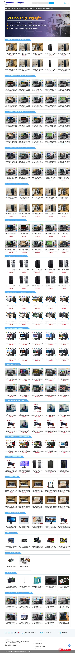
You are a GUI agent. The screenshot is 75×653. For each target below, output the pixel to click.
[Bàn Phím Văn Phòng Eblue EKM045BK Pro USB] (64, 580)
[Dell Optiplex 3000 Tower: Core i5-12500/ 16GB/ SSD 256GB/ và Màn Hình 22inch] (51, 372)
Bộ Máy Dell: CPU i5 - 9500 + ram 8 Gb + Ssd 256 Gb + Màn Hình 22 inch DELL (11, 251)
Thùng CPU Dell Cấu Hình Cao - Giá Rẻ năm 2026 (17, 183)
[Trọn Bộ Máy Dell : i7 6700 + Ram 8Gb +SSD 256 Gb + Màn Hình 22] (64, 155)
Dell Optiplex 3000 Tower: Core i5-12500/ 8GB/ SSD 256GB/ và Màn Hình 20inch (37, 379)
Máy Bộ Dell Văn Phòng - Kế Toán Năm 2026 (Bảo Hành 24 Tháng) (20, 292)
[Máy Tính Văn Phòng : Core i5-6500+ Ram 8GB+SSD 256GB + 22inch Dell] (24, 316)
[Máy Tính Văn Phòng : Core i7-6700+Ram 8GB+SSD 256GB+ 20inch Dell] (38, 316)
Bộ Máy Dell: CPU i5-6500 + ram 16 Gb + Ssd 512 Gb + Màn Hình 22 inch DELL (24, 251)
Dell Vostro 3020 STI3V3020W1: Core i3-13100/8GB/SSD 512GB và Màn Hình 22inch (24, 379)
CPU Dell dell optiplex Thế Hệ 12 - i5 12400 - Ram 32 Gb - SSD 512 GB (64, 471)
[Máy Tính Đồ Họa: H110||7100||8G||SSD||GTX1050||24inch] (24, 444)
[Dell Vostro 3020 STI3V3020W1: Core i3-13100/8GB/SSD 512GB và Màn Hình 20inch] (11, 372)
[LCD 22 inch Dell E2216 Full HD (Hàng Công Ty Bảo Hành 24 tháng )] (51, 520)
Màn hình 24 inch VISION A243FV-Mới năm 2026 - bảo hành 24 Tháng (37, 527)
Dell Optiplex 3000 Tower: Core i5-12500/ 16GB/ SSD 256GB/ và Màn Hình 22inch (50, 379)
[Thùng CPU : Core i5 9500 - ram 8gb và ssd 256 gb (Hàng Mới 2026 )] (11, 408)
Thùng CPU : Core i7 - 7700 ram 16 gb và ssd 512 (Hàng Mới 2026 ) (64, 415)
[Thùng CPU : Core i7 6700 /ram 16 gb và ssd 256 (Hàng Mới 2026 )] (24, 408)
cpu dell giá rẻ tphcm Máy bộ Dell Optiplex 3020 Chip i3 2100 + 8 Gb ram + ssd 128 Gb (51, 491)
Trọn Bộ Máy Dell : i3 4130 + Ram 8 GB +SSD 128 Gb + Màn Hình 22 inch (50, 90)
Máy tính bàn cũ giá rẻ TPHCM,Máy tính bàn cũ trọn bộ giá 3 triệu (11, 607)
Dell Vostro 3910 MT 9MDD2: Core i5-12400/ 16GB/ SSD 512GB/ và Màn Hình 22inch (24, 395)
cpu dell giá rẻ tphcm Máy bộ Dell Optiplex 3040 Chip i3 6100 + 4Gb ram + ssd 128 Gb (37, 507)
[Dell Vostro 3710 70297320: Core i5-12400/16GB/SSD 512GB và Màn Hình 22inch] (38, 388)
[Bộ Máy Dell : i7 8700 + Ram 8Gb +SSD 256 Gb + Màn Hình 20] (38, 171)
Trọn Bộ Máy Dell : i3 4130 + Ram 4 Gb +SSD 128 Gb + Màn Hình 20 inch (11, 90)
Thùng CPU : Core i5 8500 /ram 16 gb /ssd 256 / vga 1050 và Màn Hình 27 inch (37, 431)
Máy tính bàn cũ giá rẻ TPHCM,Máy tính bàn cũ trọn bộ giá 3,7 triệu (63, 607)
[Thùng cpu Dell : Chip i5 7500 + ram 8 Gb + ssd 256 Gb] (24, 264)
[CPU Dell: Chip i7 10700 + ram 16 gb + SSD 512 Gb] (64, 208)
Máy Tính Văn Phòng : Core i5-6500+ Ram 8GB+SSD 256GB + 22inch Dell (24, 323)
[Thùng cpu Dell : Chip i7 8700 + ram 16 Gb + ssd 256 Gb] (24, 280)
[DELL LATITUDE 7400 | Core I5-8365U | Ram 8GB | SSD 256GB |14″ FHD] (64, 616)
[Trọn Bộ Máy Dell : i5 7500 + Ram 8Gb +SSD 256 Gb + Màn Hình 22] (38, 135)
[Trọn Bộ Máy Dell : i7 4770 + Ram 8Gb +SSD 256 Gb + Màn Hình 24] (38, 155)
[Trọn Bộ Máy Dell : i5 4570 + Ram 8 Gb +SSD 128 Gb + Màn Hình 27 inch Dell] (24, 464)
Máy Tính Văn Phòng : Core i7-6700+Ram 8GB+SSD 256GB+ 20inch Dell (37, 323)
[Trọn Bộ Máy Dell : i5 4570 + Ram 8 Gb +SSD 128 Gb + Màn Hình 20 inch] (24, 119)
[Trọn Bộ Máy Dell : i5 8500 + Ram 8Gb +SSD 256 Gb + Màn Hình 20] (64, 135)
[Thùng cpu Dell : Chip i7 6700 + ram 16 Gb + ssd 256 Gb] (64, 264)
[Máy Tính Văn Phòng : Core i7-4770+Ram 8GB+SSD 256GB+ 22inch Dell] (51, 300)
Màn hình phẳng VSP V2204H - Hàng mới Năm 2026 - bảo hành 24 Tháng (24, 527)
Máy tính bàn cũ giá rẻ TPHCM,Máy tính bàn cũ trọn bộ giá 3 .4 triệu (37, 607)
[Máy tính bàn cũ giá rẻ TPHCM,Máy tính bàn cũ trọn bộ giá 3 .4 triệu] (38, 600)
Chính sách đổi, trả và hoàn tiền (40, 646)
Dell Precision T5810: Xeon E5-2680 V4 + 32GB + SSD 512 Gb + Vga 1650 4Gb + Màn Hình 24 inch (64, 343)
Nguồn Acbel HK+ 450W (24, 566)
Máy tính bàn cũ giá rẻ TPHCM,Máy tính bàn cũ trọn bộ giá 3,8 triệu (11, 623)
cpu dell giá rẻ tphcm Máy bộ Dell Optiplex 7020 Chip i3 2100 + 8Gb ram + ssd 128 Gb (64, 491)
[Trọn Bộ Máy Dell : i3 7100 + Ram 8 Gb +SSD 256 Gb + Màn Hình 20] (11, 99)
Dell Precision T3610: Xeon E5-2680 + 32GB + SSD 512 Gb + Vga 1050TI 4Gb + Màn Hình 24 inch (24, 343)
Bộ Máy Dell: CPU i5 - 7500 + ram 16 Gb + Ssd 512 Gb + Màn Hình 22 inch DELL (37, 251)
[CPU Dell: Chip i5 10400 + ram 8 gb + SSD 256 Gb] (51, 208)
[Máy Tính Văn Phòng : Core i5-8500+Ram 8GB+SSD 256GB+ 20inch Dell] (64, 316)
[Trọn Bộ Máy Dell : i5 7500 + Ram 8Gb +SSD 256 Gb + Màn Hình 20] (11, 135)
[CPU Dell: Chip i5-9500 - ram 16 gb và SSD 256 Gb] (11, 208)
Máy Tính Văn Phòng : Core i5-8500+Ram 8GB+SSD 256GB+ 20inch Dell (63, 323)
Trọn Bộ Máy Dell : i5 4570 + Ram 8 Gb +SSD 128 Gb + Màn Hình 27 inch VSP (11, 471)
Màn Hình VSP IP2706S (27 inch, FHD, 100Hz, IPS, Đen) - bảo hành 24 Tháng (64, 527)
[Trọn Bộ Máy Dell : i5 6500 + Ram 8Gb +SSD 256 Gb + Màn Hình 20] (64, 119)
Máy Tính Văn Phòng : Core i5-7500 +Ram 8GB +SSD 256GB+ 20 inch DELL (11, 323)
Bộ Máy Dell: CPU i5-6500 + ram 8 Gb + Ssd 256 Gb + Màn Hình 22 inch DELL (11, 235)
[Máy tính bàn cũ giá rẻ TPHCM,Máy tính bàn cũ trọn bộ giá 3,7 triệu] (64, 600)
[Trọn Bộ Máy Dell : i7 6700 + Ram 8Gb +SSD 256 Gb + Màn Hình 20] (51, 155)
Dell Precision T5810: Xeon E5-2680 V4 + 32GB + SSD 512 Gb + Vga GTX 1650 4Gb (50, 471)
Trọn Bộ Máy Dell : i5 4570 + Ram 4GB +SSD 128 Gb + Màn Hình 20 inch (11, 126)
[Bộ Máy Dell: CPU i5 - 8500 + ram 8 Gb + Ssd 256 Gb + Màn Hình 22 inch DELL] (64, 228)
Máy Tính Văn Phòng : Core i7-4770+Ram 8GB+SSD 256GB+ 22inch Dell (50, 307)
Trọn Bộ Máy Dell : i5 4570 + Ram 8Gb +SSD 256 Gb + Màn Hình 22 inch (50, 126)
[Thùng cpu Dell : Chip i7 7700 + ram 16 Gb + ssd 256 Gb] (11, 280)
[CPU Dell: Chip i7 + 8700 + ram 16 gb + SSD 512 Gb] (24, 208)
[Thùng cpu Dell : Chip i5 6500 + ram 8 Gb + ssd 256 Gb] (11, 264)
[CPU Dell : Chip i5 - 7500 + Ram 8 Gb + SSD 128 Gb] (38, 63)
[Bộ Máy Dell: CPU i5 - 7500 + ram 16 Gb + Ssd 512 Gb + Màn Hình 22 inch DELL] (38, 244)
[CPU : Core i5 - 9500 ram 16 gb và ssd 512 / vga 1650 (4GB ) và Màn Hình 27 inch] (51, 424)
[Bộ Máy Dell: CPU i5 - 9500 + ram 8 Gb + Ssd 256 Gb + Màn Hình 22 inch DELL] (11, 244)
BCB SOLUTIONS (29, 651)
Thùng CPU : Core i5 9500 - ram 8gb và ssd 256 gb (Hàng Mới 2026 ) (11, 415)
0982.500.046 (66, 650)
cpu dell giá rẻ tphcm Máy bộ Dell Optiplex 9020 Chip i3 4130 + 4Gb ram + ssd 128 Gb (24, 507)
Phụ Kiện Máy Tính (10, 572)
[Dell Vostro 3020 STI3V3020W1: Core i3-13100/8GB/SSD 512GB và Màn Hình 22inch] (24, 372)
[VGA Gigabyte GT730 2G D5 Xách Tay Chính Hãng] (11, 540)
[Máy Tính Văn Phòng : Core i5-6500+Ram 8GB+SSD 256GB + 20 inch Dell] (64, 300)
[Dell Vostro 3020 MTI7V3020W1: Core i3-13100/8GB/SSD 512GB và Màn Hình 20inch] (51, 388)
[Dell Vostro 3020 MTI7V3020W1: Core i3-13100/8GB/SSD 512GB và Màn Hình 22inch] (64, 388)
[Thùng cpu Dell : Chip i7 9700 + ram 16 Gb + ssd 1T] (38, 464)
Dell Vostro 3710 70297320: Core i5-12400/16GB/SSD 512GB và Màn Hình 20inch (64, 379)
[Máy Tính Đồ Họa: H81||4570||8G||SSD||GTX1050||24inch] (11, 444)
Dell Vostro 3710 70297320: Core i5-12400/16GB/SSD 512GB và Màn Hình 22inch (37, 395)
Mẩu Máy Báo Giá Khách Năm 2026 (14, 456)
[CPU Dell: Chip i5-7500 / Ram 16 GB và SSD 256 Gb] (24, 192)
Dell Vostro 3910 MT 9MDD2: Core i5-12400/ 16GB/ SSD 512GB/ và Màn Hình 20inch (11, 395)
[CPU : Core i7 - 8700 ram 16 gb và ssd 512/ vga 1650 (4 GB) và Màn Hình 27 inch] (64, 424)
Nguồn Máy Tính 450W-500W (13, 552)
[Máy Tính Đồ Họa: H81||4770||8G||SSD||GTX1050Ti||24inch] (51, 444)
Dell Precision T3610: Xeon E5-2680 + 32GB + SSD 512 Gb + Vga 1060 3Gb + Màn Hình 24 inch (37, 343)
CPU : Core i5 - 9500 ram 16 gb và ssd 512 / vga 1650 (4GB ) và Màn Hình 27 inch (51, 431)
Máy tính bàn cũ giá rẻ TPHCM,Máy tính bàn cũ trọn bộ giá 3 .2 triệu (24, 607)
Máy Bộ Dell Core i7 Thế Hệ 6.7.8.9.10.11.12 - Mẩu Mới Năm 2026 (20, 147)
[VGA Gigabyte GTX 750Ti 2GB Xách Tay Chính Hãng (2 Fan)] (38, 540)
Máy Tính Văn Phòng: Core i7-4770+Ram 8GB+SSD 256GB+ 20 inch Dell (24, 307)
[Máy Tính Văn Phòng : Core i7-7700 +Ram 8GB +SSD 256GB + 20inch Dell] (51, 316)
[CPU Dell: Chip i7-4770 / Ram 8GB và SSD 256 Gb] (24, 63)
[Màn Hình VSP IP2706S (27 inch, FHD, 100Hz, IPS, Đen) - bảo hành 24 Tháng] (64, 520)
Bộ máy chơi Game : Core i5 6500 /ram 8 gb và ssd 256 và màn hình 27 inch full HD (37, 415)
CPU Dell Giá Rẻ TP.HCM (12, 476)
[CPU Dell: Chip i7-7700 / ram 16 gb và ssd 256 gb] (64, 192)
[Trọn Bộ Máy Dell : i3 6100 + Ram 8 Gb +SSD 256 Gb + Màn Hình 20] (64, 83)
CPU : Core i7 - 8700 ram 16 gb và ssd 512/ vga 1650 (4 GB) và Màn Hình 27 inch (64, 431)
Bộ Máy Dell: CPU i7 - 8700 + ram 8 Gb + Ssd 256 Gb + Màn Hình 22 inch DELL (50, 251)
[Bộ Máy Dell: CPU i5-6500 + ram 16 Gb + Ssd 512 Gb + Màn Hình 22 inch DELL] (24, 244)
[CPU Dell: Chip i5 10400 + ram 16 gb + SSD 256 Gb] (38, 280)
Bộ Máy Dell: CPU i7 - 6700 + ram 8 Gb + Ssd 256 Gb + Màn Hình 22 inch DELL (37, 235)
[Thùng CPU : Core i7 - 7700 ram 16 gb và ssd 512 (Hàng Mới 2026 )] (64, 408)
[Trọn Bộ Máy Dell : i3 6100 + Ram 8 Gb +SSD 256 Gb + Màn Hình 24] (64, 99)
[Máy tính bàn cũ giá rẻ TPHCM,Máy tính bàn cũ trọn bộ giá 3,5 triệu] (51, 600)
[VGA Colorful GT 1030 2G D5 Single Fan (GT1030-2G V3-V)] (51, 540)
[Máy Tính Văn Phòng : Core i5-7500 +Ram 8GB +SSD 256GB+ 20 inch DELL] (11, 316)
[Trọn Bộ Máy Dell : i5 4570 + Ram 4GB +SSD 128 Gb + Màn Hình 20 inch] (11, 119)
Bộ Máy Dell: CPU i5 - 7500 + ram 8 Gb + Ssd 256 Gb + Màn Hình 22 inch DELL (24, 235)
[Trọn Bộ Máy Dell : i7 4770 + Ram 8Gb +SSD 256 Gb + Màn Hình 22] (24, 155)
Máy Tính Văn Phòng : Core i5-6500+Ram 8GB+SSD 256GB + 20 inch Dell (64, 307)
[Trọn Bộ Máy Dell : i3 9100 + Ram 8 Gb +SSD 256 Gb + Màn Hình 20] (51, 99)
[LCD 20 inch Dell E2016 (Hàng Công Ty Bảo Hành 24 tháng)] (11, 520)
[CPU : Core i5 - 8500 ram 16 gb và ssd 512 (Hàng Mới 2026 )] (51, 408)
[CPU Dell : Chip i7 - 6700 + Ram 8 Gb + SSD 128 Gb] (51, 63)
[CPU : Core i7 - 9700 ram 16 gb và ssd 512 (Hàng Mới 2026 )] (24, 424)
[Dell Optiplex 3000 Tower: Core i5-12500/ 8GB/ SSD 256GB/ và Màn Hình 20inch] (38, 372)
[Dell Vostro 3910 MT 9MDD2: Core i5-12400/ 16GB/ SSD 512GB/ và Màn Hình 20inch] (11, 388)
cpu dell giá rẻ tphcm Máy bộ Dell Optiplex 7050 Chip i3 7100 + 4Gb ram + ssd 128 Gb (64, 507)
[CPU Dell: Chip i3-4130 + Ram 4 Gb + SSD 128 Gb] (11, 47)
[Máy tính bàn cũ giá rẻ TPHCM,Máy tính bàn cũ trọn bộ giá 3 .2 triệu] (24, 600)
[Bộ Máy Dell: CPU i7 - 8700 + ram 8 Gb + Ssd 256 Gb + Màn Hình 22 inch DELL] (51, 244)
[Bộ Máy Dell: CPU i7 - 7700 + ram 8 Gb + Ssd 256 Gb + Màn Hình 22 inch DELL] (51, 228)
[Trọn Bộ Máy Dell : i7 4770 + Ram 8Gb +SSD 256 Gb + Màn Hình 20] (11, 155)
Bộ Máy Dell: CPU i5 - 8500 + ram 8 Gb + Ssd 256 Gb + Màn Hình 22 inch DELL (64, 235)
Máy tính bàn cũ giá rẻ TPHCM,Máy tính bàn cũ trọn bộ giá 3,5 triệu (50, 607)
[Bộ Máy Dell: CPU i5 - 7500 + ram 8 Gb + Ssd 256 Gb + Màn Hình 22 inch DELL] (24, 228)
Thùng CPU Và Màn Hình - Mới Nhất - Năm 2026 (16, 400)
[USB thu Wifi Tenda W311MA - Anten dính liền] (24, 580)
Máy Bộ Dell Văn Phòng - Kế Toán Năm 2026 (16, 220)
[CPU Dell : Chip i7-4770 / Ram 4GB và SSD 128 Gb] (64, 47)
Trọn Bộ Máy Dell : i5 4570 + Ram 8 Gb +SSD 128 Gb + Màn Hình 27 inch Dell (24, 471)
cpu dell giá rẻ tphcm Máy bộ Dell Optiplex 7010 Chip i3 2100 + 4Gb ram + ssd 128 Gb (24, 491)
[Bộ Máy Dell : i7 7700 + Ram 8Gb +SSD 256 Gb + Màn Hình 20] (11, 171)
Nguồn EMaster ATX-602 (11, 566)
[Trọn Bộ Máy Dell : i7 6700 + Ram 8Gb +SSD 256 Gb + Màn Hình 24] (24, 171)
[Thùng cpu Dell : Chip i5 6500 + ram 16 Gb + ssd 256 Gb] (38, 264)
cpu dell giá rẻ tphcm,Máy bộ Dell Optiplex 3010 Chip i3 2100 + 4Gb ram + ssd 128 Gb (11, 491)
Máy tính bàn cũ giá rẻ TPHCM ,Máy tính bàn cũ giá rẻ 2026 (19, 592)
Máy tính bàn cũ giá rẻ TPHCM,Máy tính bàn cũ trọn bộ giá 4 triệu (24, 623)
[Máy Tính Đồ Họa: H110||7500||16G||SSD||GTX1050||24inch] (64, 444)
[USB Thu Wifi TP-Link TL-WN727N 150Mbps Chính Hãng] (38, 580)
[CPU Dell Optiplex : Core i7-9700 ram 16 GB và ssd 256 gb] (51, 280)
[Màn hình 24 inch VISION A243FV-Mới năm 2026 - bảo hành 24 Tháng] (38, 520)
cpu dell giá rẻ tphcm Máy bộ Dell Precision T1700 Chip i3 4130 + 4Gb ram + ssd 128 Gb (11, 507)
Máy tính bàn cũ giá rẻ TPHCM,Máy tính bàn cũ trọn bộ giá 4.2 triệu (37, 623)
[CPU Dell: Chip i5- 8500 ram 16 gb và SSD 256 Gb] (51, 192)
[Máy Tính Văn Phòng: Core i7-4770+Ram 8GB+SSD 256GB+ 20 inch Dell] (24, 300)
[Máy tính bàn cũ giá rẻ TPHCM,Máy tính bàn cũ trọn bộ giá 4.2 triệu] (38, 616)
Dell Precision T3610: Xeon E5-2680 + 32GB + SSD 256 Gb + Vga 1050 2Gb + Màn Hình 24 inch (11, 343)
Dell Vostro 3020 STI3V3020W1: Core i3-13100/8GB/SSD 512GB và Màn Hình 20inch (11, 379)
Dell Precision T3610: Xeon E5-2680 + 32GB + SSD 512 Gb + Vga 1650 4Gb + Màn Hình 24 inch (50, 343)
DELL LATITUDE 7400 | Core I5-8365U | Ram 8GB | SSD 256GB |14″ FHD (64, 623)
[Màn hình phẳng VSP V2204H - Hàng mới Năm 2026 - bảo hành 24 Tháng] (24, 520)
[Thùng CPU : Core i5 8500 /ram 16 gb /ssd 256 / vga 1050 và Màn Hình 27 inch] (38, 424)
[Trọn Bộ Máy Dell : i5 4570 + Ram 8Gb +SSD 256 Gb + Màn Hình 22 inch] (51, 119)
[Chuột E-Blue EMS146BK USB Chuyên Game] (51, 580)
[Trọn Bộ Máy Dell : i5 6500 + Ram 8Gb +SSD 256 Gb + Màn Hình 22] (24, 135)
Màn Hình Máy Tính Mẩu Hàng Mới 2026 (15, 512)
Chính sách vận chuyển (38, 643)
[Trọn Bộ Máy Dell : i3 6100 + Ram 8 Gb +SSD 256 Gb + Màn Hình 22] (24, 99)
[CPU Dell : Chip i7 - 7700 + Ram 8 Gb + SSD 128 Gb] (64, 63)
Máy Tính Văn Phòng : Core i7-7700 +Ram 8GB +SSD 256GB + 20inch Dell (50, 323)
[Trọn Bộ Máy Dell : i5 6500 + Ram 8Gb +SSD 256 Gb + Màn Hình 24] (51, 135)
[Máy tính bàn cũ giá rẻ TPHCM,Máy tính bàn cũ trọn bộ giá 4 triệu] (24, 616)
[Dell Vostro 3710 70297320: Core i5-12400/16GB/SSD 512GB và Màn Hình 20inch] (64, 372)
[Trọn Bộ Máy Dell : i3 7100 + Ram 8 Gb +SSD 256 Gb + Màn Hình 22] (38, 99)
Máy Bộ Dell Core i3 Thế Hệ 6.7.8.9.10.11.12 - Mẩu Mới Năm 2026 (20, 75)
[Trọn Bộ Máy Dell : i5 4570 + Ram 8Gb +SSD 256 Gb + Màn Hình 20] (38, 119)
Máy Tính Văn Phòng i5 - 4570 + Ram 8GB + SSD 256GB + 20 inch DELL (11, 307)
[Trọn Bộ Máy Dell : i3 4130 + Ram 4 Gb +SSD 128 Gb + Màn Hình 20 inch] (11, 83)
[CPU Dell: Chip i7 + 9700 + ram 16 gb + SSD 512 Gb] (38, 208)
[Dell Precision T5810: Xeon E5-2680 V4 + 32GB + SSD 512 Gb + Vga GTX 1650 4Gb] (51, 464)
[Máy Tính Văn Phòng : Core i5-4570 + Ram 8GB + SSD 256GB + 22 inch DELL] (38, 300)
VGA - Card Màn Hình (11, 532)
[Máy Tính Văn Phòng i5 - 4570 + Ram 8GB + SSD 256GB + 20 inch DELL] (11, 300)
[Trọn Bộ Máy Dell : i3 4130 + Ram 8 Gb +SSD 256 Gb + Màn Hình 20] (38, 83)
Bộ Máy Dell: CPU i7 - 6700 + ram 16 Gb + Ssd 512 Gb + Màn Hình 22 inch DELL (64, 251)
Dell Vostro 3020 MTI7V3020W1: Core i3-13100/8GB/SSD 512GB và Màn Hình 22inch (64, 395)
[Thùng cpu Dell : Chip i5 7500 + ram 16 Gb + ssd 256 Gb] (51, 264)
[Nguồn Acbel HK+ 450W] (24, 560)
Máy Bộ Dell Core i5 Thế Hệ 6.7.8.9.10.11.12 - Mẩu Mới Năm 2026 (20, 111)
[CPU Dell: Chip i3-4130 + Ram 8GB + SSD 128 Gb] (38, 47)
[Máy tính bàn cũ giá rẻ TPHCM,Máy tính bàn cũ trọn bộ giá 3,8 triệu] (11, 616)
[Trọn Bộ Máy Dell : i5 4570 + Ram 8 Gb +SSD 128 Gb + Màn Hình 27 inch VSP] (11, 464)
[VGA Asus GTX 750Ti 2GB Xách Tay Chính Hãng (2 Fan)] (24, 540)
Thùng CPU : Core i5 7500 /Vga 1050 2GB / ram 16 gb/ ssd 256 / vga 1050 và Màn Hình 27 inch (11, 431)
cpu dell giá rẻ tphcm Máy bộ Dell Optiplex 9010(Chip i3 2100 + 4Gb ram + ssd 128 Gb (37, 491)
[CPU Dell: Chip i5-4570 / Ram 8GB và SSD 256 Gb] (11, 63)
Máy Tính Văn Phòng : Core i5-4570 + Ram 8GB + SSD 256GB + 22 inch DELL (37, 307)
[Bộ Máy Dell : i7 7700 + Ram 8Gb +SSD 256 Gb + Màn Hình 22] (51, 171)
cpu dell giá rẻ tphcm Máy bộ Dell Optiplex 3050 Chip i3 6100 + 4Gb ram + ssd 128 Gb (51, 507)
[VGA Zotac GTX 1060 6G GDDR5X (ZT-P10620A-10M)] (64, 540)
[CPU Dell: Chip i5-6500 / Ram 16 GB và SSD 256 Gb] (11, 192)
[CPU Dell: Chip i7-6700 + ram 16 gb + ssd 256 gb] (38, 192)
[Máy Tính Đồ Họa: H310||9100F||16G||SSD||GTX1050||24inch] (38, 444)
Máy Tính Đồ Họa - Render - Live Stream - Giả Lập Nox (18, 436)
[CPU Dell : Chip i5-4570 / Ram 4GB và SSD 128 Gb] (24, 47)
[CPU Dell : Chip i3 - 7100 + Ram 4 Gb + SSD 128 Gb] (51, 47)
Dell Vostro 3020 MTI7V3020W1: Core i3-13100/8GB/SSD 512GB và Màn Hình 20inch (50, 395)
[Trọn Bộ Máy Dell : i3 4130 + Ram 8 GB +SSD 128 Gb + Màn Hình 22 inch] (51, 83)
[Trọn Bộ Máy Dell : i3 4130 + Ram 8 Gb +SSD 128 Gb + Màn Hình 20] (24, 83)
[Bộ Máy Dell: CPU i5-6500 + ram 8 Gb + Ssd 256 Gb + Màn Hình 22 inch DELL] (11, 228)
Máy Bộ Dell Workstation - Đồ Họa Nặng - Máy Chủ (17, 328)
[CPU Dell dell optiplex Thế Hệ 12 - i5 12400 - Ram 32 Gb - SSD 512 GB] (64, 464)
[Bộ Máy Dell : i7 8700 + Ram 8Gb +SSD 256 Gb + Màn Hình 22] (64, 171)
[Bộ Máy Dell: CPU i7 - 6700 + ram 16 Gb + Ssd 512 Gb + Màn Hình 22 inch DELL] (64, 244)
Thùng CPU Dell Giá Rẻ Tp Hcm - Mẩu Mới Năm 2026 (17, 39)
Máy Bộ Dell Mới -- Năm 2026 (13, 364)
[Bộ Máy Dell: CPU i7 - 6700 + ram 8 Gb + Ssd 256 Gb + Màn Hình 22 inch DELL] (38, 228)
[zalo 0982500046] (69, 645)
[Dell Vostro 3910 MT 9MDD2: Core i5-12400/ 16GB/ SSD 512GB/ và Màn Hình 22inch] (24, 388)
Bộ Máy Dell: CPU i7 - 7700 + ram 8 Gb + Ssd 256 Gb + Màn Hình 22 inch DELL (50, 235)
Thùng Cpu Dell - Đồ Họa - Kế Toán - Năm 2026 (16, 256)
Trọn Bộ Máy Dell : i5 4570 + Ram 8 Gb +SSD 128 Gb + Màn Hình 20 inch (24, 126)
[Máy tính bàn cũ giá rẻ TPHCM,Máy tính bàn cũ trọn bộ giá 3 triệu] (11, 600)
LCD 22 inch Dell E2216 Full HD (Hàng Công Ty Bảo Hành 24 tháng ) (50, 527)
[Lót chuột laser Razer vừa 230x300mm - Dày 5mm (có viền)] (11, 580)
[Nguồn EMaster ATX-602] (11, 560)
